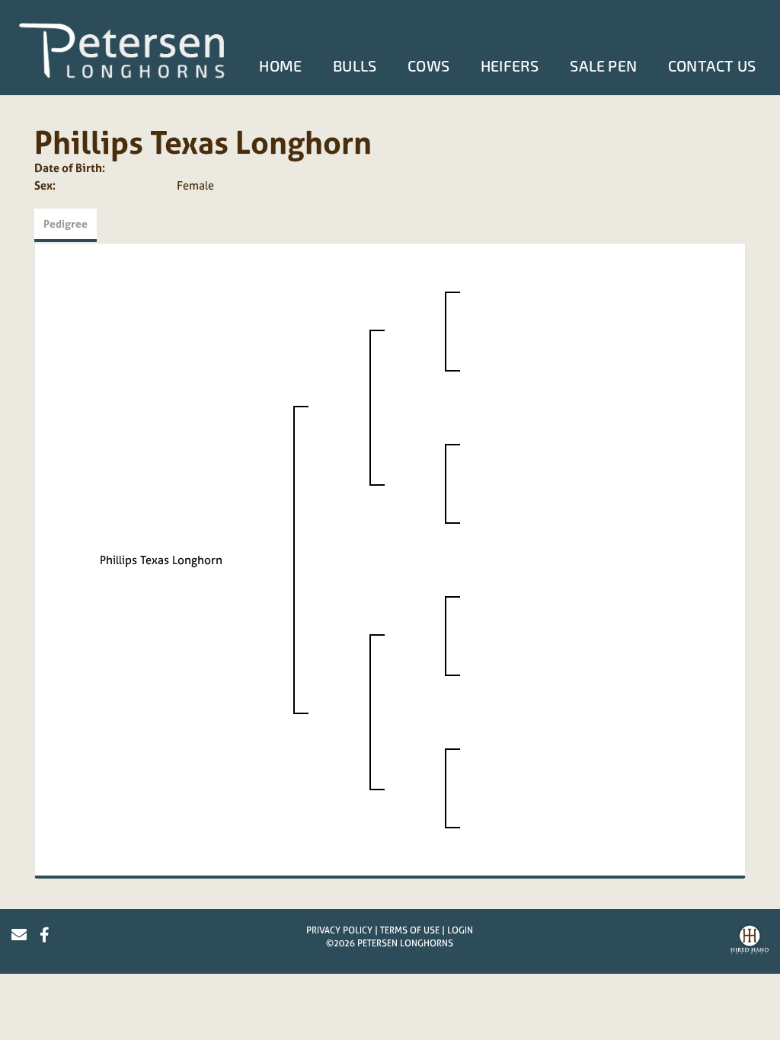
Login (460, 930)
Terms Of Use (410, 930)
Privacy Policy (339, 930)
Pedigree (65, 223)
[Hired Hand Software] (749, 941)
